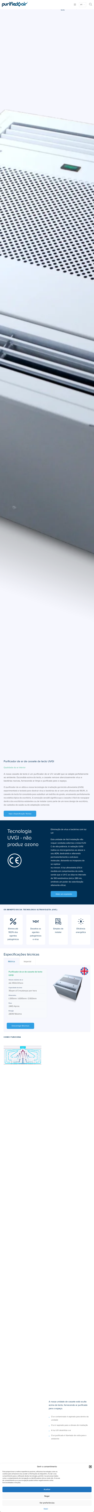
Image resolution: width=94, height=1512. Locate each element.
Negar (47, 1496)
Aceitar (47, 1489)
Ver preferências (47, 1503)
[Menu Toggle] (75, 4)
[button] (90, 1466)
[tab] (11, 961)
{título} (46, 1509)
